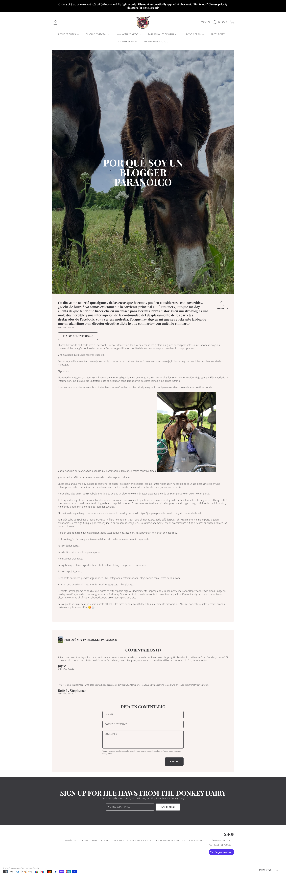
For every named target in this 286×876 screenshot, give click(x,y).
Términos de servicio (220, 840)
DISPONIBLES (118, 840)
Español (205, 22)
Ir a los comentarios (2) (78, 336)
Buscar (104, 840)
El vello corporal (96, 34)
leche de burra (67, 34)
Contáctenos (71, 840)
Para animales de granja (162, 34)
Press (85, 840)
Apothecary (218, 34)
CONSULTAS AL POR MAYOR (139, 840)
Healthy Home (126, 41)
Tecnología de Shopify (30, 868)
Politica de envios (198, 840)
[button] (220, 22)
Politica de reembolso (220, 845)
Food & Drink (194, 34)
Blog (94, 840)
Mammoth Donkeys (128, 34)
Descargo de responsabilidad (170, 840)
